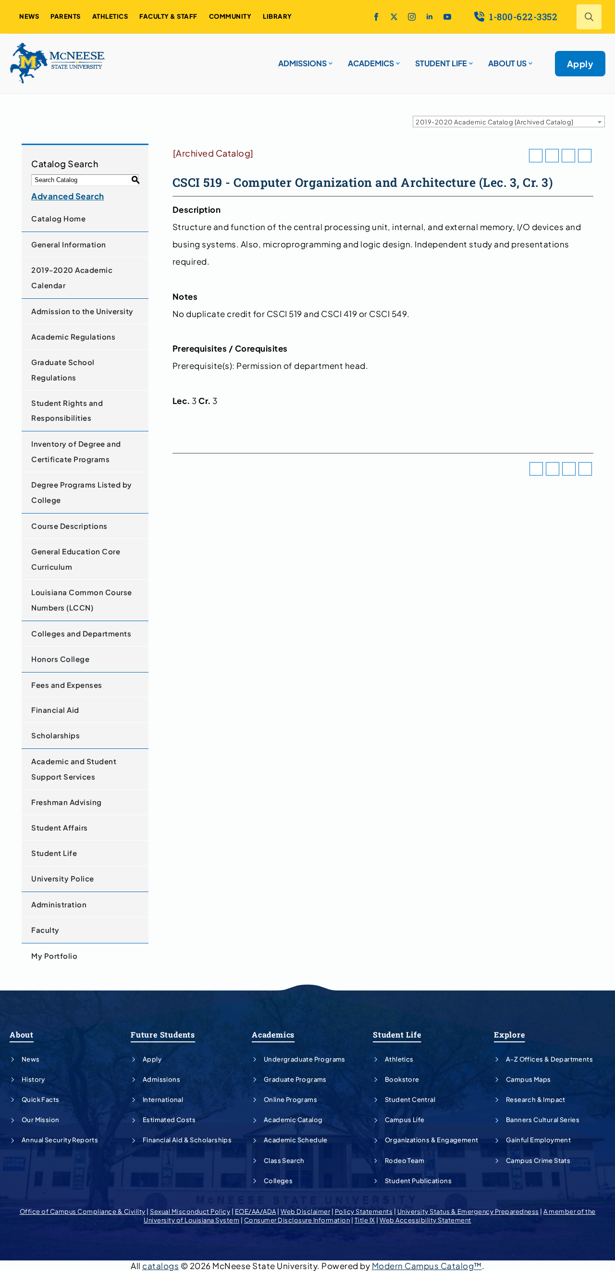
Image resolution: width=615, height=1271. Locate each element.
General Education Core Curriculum (75, 559)
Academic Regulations (73, 336)
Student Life (54, 852)
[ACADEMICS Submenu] (397, 59)
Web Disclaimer (305, 1211)
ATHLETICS (110, 16)
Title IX (365, 1220)
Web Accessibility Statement (425, 1220)
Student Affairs (59, 827)
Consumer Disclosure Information (297, 1220)
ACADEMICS (371, 63)
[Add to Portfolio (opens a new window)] (535, 155)
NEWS (29, 16)
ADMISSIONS (302, 63)
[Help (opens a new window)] (584, 155)
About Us (507, 63)
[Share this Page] (552, 155)
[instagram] (411, 16)
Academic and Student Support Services (73, 769)
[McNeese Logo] (58, 63)
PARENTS (65, 16)
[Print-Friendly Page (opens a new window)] (568, 155)
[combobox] (509, 121)
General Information (68, 244)
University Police (62, 878)
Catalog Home (58, 218)
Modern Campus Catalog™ (427, 1265)
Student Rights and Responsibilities (67, 410)
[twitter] (394, 16)
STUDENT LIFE (441, 63)
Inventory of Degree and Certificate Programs (76, 451)
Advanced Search (67, 196)
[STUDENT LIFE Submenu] (470, 59)
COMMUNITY (230, 16)
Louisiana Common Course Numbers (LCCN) (81, 599)
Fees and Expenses (66, 684)
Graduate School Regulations (63, 369)
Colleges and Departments (81, 633)
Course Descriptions (69, 525)
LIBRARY (277, 16)
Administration (58, 904)
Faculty (45, 929)
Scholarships (55, 735)
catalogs (160, 1265)
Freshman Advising (66, 802)
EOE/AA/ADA (255, 1211)
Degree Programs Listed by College (81, 492)
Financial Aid (55, 709)
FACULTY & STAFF (168, 16)
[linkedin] (429, 16)
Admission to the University (82, 311)
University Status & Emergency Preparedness (468, 1211)
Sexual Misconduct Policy (190, 1211)
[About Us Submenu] (529, 59)
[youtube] (447, 16)
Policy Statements (364, 1211)
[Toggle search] (589, 16)
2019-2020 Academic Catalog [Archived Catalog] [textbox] (495, 122)
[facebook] (376, 16)
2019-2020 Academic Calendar (71, 277)
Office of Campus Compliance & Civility (83, 1211)
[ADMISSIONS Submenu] (329, 59)
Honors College (60, 658)
